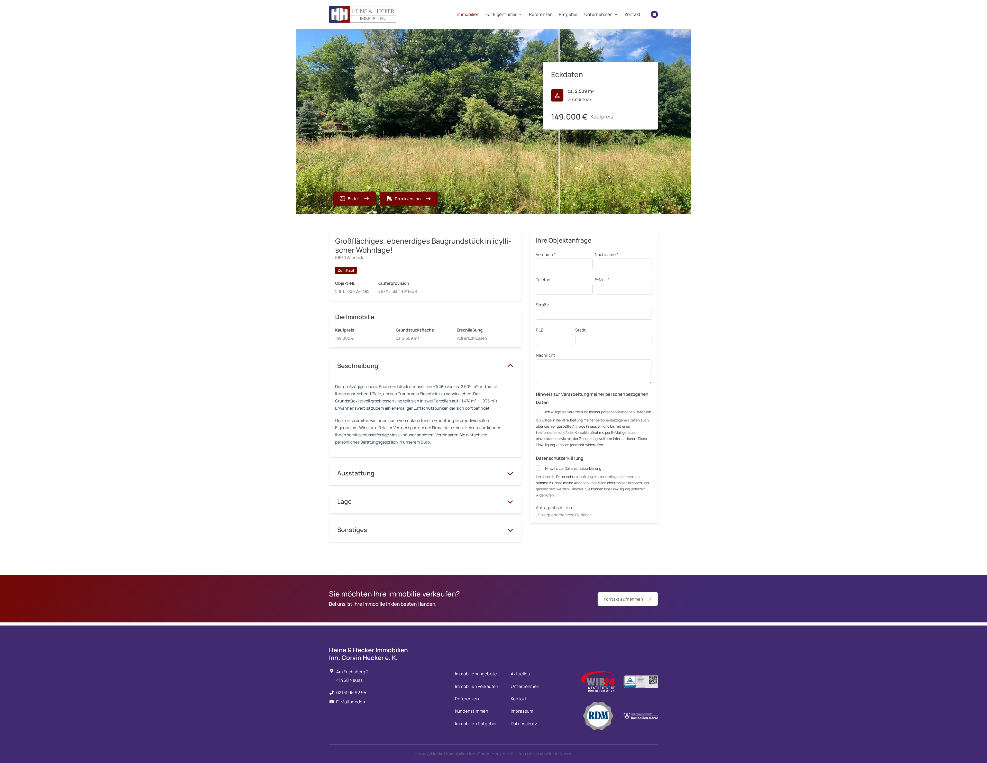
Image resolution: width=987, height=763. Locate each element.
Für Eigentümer (501, 14)
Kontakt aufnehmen (623, 599)
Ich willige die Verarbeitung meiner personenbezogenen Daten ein (598, 411)
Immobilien (468, 14)
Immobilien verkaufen (476, 686)
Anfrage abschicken (555, 507)
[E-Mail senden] (654, 14)
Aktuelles (520, 674)
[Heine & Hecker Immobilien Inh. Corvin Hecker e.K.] (362, 14)
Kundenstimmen (471, 711)
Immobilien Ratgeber (476, 724)
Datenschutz (524, 724)
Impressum (522, 711)
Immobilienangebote (476, 674)
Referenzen (541, 14)
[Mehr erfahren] (598, 682)
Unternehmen (598, 14)
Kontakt (633, 14)
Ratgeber (568, 14)
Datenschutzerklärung (574, 476)
